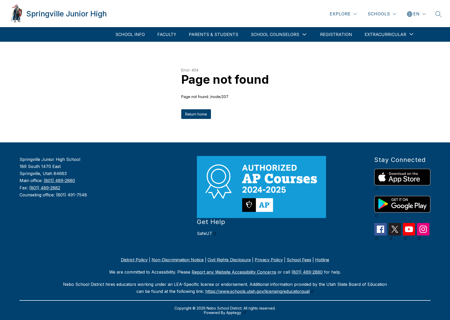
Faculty (166, 34)
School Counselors (275, 34)
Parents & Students (213, 34)
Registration (336, 34)
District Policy (134, 259)
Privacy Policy (269, 259)
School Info (130, 34)
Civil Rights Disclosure (229, 259)
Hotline (322, 259)
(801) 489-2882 (44, 187)
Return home (196, 114)
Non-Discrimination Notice (178, 259)
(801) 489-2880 (59, 180)
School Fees (299, 259)
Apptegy (234, 312)
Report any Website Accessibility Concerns (234, 272)
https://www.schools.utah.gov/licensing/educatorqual (257, 291)
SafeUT (204, 233)
